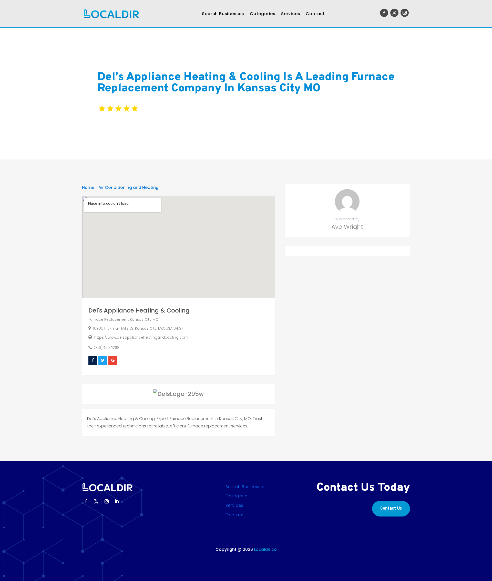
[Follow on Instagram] (405, 13)
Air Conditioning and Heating (128, 187)
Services (290, 14)
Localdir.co (265, 549)
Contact (315, 14)
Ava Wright (347, 227)
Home (88, 187)
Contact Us (391, 508)
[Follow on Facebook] (384, 13)
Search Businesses (223, 14)
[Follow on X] (394, 13)
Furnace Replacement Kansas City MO (123, 319)
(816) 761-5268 (106, 347)
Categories (262, 14)
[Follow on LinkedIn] (117, 501)
